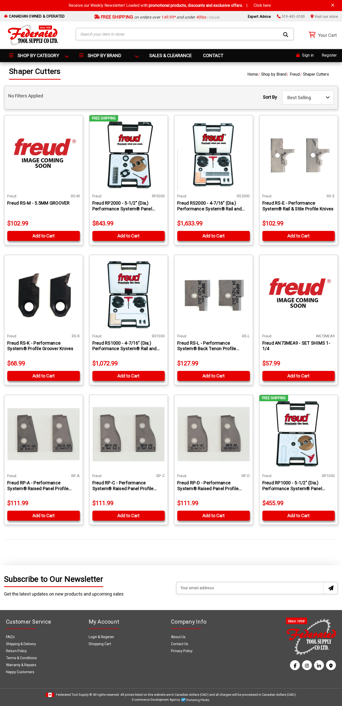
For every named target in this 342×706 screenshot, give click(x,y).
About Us (178, 637)
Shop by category (38, 55)
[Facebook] (295, 665)
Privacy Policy (182, 651)
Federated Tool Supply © (74, 694)
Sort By (270, 97)
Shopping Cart (100, 644)
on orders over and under (160, 17)
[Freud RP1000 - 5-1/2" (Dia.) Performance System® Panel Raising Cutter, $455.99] (299, 434)
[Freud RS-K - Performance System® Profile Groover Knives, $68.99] (44, 294)
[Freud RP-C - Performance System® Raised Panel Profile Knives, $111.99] (129, 434)
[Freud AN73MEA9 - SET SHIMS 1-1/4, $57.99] (299, 294)
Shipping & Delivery (21, 644)
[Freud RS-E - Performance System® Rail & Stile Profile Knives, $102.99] (299, 154)
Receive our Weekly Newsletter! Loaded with (170, 5)
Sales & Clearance (170, 55)
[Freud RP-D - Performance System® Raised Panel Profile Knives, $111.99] (214, 434)
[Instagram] (307, 665)
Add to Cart (44, 235)
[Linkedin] (319, 665)
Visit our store (325, 16)
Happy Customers (20, 672)
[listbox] (308, 97)
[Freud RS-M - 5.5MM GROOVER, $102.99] (44, 154)
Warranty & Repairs (21, 665)
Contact (213, 55)
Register (329, 55)
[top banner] (332, 5)
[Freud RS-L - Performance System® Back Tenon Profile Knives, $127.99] (214, 294)
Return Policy (16, 651)
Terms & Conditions (21, 658)
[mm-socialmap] (331, 665)
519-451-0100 (293, 16)
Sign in (307, 55)
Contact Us (179, 644)
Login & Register (101, 637)
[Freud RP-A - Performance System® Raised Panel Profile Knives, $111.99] (44, 434)
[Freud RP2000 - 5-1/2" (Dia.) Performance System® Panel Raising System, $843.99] (129, 154)
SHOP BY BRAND (104, 55)
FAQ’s (10, 637)
